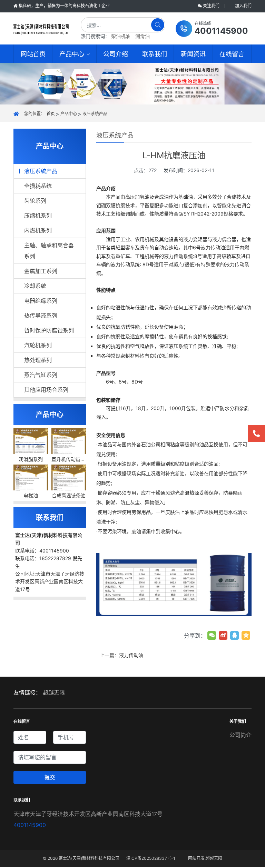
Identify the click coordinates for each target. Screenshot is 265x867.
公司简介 (240, 734)
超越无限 (54, 692)
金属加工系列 (40, 271)
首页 (51, 113)
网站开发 (196, 858)
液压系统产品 (94, 113)
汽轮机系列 (38, 345)
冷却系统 (35, 285)
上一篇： (121, 655)
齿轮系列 (35, 200)
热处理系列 (38, 360)
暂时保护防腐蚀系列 (49, 330)
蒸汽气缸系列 (40, 374)
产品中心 (68, 113)
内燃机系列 (38, 230)
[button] (212, 29)
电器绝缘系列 (40, 300)
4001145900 (29, 824)
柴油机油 (120, 36)
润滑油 (142, 36)
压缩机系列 (38, 215)
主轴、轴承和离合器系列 (49, 251)
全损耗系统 (38, 185)
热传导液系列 (40, 315)
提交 (49, 777)
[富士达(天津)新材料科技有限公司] (41, 29)
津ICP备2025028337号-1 (150, 858)
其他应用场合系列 (46, 389)
